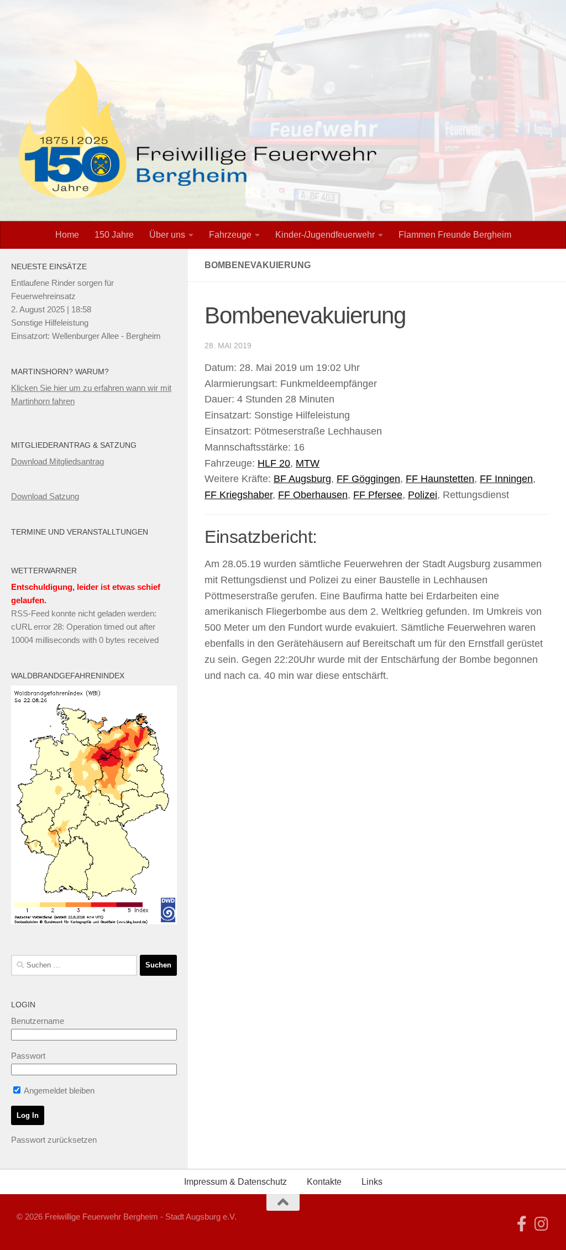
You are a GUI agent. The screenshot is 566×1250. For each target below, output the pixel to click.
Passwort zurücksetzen (54, 1139)
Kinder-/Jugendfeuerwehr (325, 234)
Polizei (422, 494)
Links (371, 1181)
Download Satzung (45, 496)
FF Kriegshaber (238, 494)
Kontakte (324, 1181)
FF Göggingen (368, 478)
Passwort (28, 1055)
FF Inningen (506, 478)
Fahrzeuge (230, 234)
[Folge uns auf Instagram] (541, 1224)
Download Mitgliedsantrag (57, 461)
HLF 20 (274, 463)
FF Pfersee (377, 494)
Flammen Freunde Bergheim (455, 234)
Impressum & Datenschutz (235, 1181)
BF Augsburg (302, 478)
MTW (307, 463)
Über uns (167, 234)
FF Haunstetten (440, 478)
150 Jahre (114, 234)
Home (67, 234)
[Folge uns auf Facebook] (522, 1224)
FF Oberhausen (313, 494)
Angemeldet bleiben (58, 1090)
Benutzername (37, 1021)
